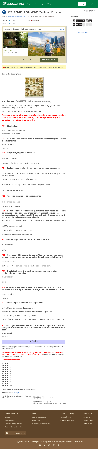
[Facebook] (40, 445)
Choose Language (16, 433)
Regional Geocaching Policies (14, 427)
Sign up (82, 4)
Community (39, 4)
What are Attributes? (78, 27)
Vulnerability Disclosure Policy (41, 424)
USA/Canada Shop (65, 417)
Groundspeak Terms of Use (64, 442)
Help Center (86, 417)
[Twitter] (54, 445)
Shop (49, 4)
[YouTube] (44, 445)
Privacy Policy (78, 442)
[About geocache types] (4, 12)
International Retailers (67, 420)
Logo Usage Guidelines (39, 417)
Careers (7, 417)
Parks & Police (36, 420)
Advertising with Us (83, 32)
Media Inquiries (87, 424)
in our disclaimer (58, 67)
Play (28, 4)
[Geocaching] (13, 4)
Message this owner (36, 16)
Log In (92, 4)
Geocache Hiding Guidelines (13, 424)
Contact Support (88, 420)
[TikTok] (58, 445)
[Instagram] (49, 445)
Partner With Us (10, 420)
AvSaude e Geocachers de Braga (17, 16)
